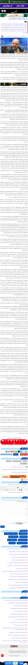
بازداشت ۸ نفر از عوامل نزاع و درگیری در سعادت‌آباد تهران (17, 565)
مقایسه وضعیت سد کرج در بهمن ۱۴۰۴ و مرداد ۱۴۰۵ (17, 635)
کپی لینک (16, 454)
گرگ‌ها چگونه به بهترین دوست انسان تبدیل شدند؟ (18, 554)
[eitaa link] (8, 440)
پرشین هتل (24, 594)
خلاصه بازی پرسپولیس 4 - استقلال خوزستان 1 (18, 608)
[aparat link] (14, 443)
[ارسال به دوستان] (24, 452)
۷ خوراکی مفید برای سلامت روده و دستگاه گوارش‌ (17, 632)
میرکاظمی (25, 461)
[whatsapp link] (22, 440)
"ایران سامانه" (11, 655)
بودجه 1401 (9, 461)
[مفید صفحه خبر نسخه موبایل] (14, 6)
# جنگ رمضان (12, 543)
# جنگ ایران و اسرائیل (13, 536)
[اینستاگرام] (11, 451)
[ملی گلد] (14, 2)
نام (26, 503)
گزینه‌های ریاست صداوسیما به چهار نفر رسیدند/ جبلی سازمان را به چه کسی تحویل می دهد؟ (15, 641)
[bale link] (17, 440)
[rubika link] (25, 440)
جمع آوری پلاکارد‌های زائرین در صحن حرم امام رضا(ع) (18, 579)
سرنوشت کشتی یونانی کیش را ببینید (19, 611)
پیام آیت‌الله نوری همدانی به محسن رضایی (19, 557)
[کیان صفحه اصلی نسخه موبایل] (14, 663)
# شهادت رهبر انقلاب (12, 540)
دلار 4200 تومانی (23, 463)
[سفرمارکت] (14, 476)
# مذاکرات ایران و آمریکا (22, 543)
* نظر (26, 513)
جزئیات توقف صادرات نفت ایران (20, 619)
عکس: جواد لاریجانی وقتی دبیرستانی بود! (18, 467)
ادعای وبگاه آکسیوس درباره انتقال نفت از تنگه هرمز (18, 562)
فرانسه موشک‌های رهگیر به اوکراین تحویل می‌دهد (18, 587)
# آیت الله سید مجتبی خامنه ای (11, 533)
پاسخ (7, 489)
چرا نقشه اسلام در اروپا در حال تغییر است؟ (19, 472)
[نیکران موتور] (14, 84)
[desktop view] (5, 11)
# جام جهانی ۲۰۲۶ (23, 533)
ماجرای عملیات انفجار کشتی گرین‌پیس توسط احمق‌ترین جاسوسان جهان (14, 571)
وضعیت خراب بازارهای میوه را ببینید (20, 605)
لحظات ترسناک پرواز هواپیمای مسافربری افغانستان (17, 603)
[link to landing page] (14, 11)
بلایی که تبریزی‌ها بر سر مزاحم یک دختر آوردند (18, 622)
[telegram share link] (21, 452)
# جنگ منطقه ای (23, 536)
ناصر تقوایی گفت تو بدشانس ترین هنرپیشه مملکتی (17, 617)
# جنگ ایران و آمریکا (23, 540)
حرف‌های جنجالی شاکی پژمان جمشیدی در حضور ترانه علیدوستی (15, 600)
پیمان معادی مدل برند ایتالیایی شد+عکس (19, 638)
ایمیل (26, 508)
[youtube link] (3, 440)
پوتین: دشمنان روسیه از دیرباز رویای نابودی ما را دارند (17, 585)
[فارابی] (14, 15)
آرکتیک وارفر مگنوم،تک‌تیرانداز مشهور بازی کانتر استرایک (17, 549)
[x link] (6, 440)
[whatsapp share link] (16, 452)
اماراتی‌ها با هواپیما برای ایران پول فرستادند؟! (18, 614)
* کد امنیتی (25, 522)
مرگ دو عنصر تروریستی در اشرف (21, 568)
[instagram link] (11, 440)
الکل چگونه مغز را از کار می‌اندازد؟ (21, 582)
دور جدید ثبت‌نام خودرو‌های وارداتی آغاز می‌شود (18, 574)
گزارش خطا (26, 479)
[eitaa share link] (14, 452)
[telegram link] (20, 440)
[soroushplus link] (14, 440)
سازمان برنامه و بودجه (17, 461)
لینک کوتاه (24, 454)
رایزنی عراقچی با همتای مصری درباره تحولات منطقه (18, 551)
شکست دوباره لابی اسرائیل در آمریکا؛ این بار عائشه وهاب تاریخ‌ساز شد (14, 469)
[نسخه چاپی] (26, 452)
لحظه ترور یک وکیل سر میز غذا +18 (20, 625)
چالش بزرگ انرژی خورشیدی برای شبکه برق (19, 560)
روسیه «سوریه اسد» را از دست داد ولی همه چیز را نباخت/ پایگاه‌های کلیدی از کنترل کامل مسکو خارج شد (15, 628)
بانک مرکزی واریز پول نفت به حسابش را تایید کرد (18, 576)
